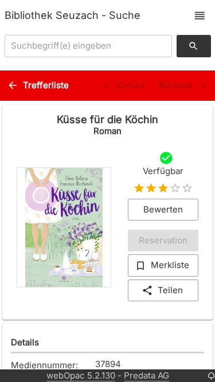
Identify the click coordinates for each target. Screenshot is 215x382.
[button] (200, 16)
